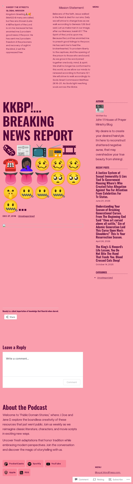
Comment (72, 382)
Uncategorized (26, 216)
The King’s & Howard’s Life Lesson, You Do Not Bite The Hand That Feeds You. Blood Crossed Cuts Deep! (109, 253)
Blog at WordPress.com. (108, 472)
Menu (96, 6)
